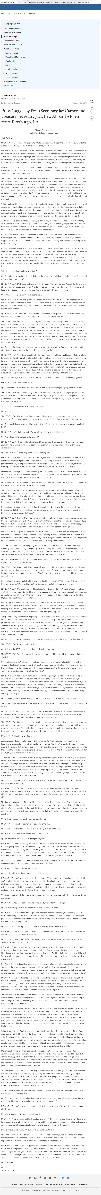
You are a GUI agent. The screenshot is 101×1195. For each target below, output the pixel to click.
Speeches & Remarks (12, 32)
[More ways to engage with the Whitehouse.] (55, 1177)
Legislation (7, 65)
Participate (70, 1185)
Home (3, 13)
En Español (25, 1190)
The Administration (53, 1185)
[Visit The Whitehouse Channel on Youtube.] (50, 1177)
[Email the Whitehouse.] (68, 1177)
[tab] (3, 7)
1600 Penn (82, 1185)
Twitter (92, 106)
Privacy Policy (66, 1190)
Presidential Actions (11, 49)
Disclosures (8, 85)
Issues (39, 1185)
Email (92, 117)
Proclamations (11, 61)
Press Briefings (30, 13)
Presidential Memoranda (15, 57)
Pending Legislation (13, 69)
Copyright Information (51, 1190)
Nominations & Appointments (15, 81)
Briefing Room (14, 13)
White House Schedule (12, 45)
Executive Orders (12, 53)
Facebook (92, 112)
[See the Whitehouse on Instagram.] (35, 1177)
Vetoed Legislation (12, 77)
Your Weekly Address (12, 28)
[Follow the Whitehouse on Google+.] (45, 1177)
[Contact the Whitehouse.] (61, 1177)
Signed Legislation (12, 73)
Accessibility (36, 1190)
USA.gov (77, 1190)
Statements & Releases (13, 41)
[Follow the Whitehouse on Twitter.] (30, 1177)
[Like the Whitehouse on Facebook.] (40, 1177)
